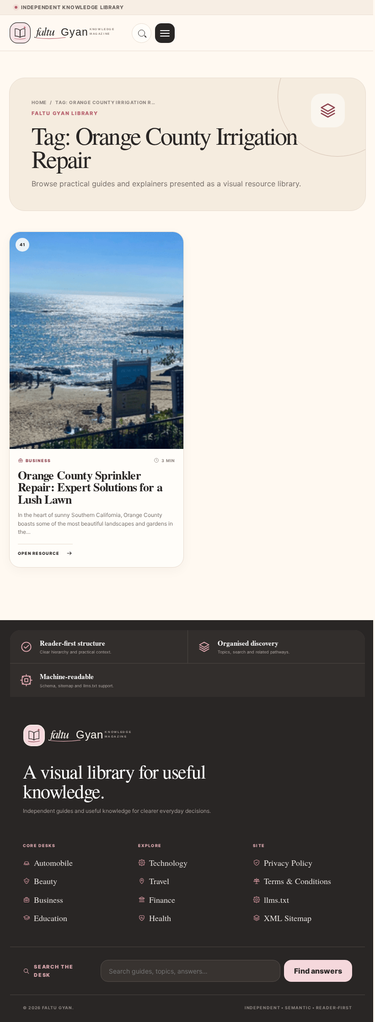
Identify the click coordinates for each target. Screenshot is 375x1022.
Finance (162, 899)
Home (39, 102)
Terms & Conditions (297, 880)
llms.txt (276, 899)
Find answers (318, 970)
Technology (168, 862)
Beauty (45, 880)
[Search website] (141, 33)
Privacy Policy (288, 862)
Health (160, 917)
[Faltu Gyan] (66, 33)
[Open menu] (165, 33)
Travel (159, 880)
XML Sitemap (287, 917)
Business (38, 460)
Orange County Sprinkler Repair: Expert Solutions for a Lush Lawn (90, 487)
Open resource (38, 553)
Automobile (53, 862)
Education (50, 917)
